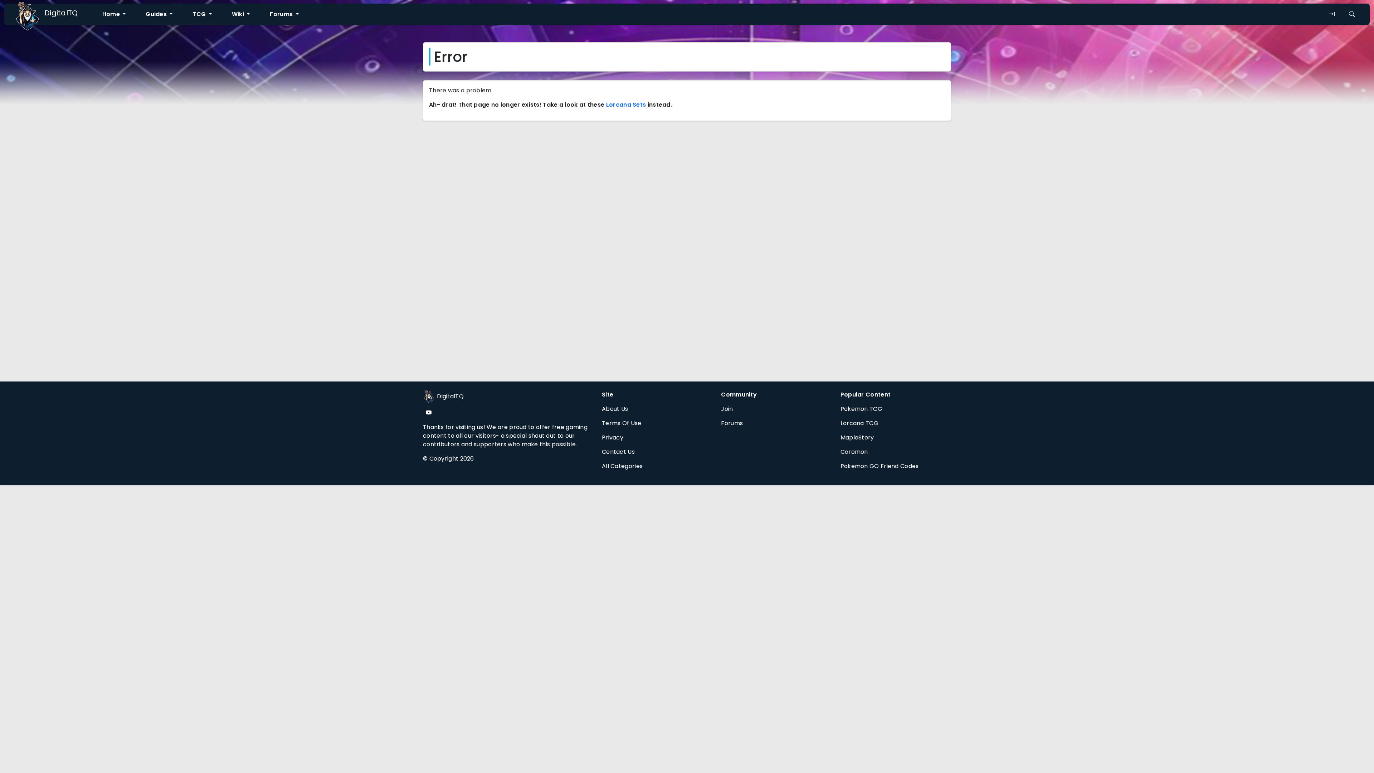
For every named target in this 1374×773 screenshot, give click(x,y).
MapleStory (857, 437)
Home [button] (112, 14)
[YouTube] (429, 413)
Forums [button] (282, 14)
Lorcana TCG (859, 423)
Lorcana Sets (626, 105)
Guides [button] (157, 14)
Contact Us (618, 452)
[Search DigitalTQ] (1352, 14)
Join (727, 409)
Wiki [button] (239, 14)
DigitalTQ (61, 13)
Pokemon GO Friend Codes (880, 466)
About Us (615, 409)
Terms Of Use (622, 423)
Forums (732, 423)
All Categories (622, 466)
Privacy (612, 437)
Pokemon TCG (861, 409)
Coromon (854, 452)
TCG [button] (200, 14)
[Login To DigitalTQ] (1332, 14)
